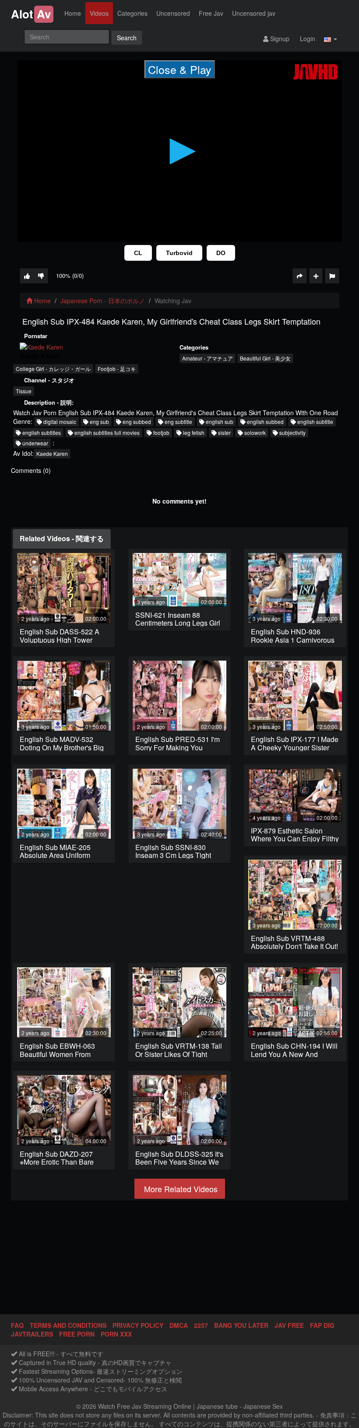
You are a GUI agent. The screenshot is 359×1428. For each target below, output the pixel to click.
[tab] (62, 539)
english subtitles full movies (106, 432)
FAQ (17, 1325)
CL (138, 252)
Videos (99, 13)
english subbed (265, 421)
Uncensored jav (253, 13)
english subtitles (41, 432)
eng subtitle (177, 421)
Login (306, 38)
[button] (330, 38)
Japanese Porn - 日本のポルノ (102, 300)
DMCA (178, 1325)
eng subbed (136, 421)
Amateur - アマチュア (207, 358)
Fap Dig (322, 1325)
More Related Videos (180, 1188)
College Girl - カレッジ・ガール (53, 368)
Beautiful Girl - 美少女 (265, 358)
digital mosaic (59, 421)
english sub (218, 421)
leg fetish (193, 432)
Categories (132, 13)
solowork (254, 432)
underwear (34, 443)
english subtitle (314, 421)
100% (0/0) (70, 275)
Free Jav (211, 13)
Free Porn (77, 1334)
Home (72, 13)
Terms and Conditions (68, 1325)
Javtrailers (32, 1334)
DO (220, 252)
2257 (201, 1325)
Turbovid (179, 252)
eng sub (98, 421)
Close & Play (179, 69)
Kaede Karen (52, 453)
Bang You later (241, 1325)
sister (224, 432)
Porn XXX (116, 1334)
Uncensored (173, 13)
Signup (278, 38)
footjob (160, 432)
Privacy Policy (138, 1325)
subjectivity (292, 432)
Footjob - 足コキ (117, 368)
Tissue (24, 391)
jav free (289, 1325)
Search (127, 37)
